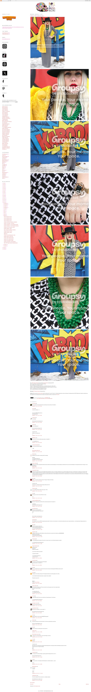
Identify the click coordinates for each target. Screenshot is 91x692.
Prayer (33, 572)
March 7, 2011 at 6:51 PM (37, 605)
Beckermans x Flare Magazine (6, 118)
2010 (4, 247)
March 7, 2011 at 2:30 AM (37, 422)
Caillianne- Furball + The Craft (8, 231)
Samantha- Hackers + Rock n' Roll (8, 236)
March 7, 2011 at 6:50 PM (37, 600)
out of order (33, 403)
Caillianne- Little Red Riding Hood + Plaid (9, 235)
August (5, 208)
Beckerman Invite (4, 172)
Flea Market (3, 165)
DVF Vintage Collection (35, 382)
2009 (4, 248)
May (4, 212)
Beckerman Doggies (5, 156)
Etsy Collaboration (4, 122)
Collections (33, 538)
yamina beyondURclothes (35, 500)
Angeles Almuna (34, 585)
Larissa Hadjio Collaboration (6, 146)
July (4, 210)
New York (3, 158)
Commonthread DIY (5, 119)
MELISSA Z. (34, 437)
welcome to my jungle (35, 444)
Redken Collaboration (5, 128)
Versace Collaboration (5, 114)
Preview (3, 166)
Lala (32, 567)
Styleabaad (33, 519)
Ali (32, 659)
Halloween (3, 170)
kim (32, 627)
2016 (4, 195)
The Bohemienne (34, 675)
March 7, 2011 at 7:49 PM (37, 612)
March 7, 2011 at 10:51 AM (37, 529)
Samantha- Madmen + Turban (8, 228)
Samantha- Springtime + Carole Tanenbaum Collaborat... (11, 225)
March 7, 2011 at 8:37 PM (37, 624)
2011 (4, 202)
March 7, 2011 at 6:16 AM (37, 476)
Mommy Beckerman (5, 159)
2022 (4, 188)
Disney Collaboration (5, 110)
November (5, 204)
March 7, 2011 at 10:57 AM (37, 536)
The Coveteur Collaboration (6, 130)
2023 (4, 187)
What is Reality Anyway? (35, 634)
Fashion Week (4, 157)
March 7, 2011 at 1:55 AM (37, 415)
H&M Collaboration (5, 106)
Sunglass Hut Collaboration (6, 123)
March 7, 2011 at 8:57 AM (37, 506)
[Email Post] (49, 397)
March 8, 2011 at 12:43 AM (37, 636)
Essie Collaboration (4, 144)
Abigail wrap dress (40, 393)
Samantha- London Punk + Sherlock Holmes (10, 241)
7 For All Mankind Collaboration (6, 127)
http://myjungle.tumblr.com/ (36, 450)
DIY (2, 163)
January (5, 245)
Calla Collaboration (4, 142)
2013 (4, 199)
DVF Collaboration (48, 398)
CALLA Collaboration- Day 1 (8, 220)
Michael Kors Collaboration (6, 131)
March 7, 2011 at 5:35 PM (37, 583)
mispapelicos (34, 531)
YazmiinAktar (34, 652)
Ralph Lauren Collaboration (6, 136)
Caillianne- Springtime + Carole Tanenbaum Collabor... (11, 224)
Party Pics (3, 162)
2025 (4, 184)
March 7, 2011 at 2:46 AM (37, 429)
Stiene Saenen (34, 560)
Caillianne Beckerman (41, 398)
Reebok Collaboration (5, 125)
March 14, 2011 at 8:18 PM (37, 680)
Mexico (3, 178)
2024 (4, 185)
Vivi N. (33, 595)
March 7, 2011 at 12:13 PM (37, 543)
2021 (4, 189)
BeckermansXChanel (5, 107)
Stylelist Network (45, 382)
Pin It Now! (57, 394)
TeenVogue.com (4, 149)
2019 (4, 191)
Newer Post (31, 684)
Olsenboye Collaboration (5, 134)
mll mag (33, 408)
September (5, 207)
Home (59, 684)
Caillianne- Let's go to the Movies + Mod (9, 227)
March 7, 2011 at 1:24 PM (37, 558)
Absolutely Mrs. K (34, 470)
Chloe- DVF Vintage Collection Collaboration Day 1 (11, 242)
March (5, 215)
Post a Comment (32, 682)
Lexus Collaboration (5, 115)
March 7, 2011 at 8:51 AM (37, 498)
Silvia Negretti (34, 508)
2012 (4, 200)
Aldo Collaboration (4, 145)
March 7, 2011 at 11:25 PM (37, 631)
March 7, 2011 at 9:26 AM (37, 517)
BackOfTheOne (34, 666)
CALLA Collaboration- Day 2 (8, 219)
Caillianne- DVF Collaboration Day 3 (37, 15)
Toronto (3, 155)
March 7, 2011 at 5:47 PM (37, 593)
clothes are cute (34, 630)
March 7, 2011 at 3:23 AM (37, 451)
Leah (33, 493)
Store (3, 171)
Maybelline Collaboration (5, 133)
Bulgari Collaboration (5, 143)
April (5, 214)
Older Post (87, 684)
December (5, 203)
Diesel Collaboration (5, 112)
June (4, 211)
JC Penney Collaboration (5, 138)
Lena (33, 639)
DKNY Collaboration (5, 120)
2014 (4, 198)
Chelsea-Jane (34, 488)
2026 (4, 183)
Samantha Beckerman (5, 32)
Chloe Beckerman (4, 154)
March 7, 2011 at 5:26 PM (37, 570)
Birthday (3, 167)
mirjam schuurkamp (35, 545)
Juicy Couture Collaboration (6, 129)
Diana (33, 524)
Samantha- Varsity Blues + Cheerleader (9, 223)
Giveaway (3, 175)
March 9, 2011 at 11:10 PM (37, 664)
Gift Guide (3, 174)
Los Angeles (3, 164)
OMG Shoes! (5, 233)
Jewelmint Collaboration (5, 141)
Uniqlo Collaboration (5, 137)
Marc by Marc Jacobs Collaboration (7, 121)
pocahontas (33, 417)
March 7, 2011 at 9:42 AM (37, 522)
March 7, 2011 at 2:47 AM (37, 435)
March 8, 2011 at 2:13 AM (37, 641)
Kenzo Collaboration (5, 113)
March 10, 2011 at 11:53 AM (37, 673)
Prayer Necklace (37, 582)
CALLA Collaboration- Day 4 (8, 216)
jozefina (33, 424)
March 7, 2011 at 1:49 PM (37, 565)
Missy (33, 478)
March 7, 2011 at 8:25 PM (37, 617)
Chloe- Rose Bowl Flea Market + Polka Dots (10, 229)
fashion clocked (34, 463)
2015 (4, 196)
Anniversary (4, 173)
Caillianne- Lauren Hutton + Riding (8, 240)
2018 (4, 192)
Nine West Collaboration (5, 139)
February (5, 244)
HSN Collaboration (4, 126)
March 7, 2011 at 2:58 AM (37, 442)
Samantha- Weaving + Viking (8, 232)
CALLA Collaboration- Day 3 (8, 218)
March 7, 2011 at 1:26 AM (37, 406)
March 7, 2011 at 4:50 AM (37, 460)
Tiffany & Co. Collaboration (6, 111)
